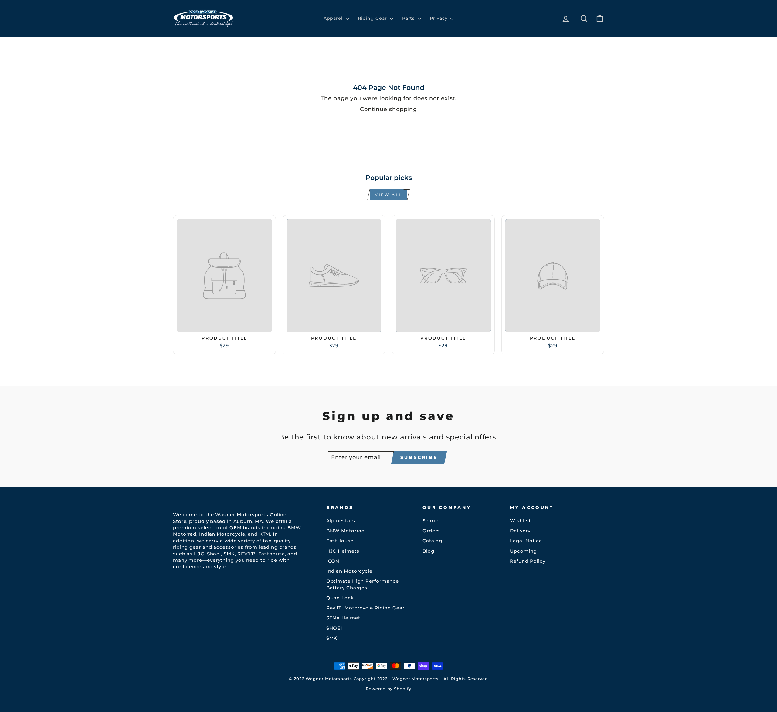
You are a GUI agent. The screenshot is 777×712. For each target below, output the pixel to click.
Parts (409, 18)
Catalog (432, 541)
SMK (332, 638)
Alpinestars (340, 521)
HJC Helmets (342, 551)
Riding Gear (373, 18)
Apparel (334, 18)
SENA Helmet (343, 618)
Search (431, 521)
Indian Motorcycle (349, 571)
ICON (333, 561)
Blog (428, 551)
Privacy (439, 18)
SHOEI (334, 628)
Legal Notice (526, 541)
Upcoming (523, 551)
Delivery (520, 531)
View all (388, 194)
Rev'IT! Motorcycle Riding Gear (365, 608)
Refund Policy (527, 561)
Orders (431, 531)
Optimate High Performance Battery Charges (362, 584)
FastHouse (340, 541)
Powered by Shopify (388, 689)
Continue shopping (388, 109)
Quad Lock (340, 598)
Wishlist (520, 521)
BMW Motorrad (345, 531)
